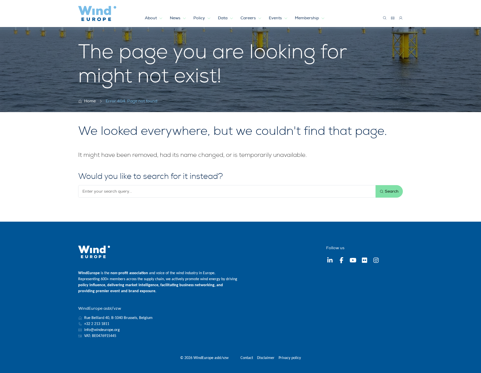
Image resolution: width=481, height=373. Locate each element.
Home (90, 101)
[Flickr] (364, 260)
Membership (307, 18)
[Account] (401, 18)
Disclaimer (266, 358)
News (175, 18)
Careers (249, 18)
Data (223, 18)
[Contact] (393, 18)
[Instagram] (376, 260)
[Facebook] (341, 260)
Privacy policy (290, 358)
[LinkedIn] (330, 260)
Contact (247, 358)
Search (391, 191)
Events (276, 18)
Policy (199, 18)
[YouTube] (353, 260)
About (151, 18)
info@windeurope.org (102, 330)
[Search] (385, 18)
